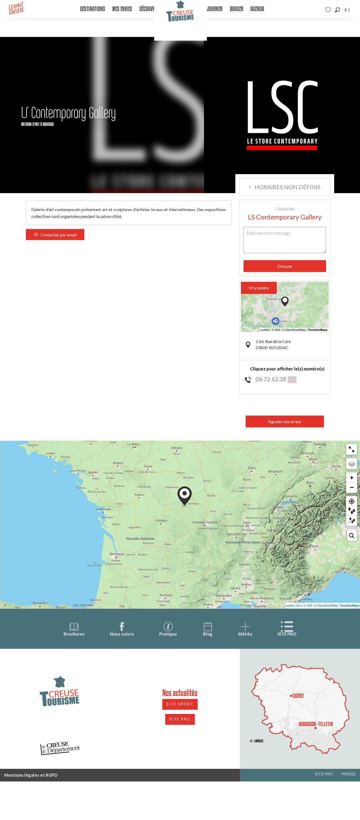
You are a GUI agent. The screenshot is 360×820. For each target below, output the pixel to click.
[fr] (347, 10)
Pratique (168, 633)
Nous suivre (122, 633)
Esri (298, 605)
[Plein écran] (351, 449)
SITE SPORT (179, 704)
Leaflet (289, 605)
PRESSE (349, 773)
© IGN (308, 605)
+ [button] (351, 477)
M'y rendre (259, 287)
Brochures (74, 633)
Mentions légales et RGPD (30, 775)
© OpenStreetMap (326, 605)
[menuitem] (92, 9)
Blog (207, 633)
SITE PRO (287, 633)
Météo (245, 633)
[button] (337, 10)
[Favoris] (328, 10)
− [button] (352, 487)
